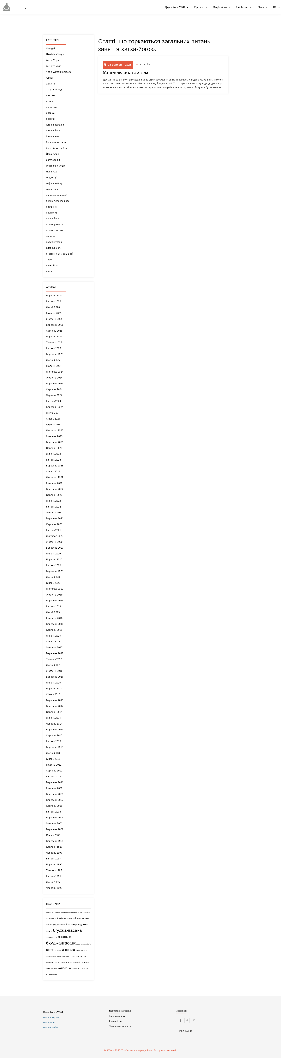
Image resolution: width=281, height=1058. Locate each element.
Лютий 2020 (53, 577)
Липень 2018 (53, 636)
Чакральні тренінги (120, 1026)
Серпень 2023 (54, 448)
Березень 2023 (54, 465)
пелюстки (81, 956)
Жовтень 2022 (54, 483)
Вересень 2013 (55, 729)
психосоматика (55, 230)
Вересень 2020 (55, 548)
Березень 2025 (54, 354)
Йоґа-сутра (52, 154)
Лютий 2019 (53, 612)
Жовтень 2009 (54, 788)
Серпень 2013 (54, 735)
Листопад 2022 (54, 477)
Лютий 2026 (53, 307)
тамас (86, 962)
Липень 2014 (53, 718)
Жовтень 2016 (54, 671)
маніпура (51, 171)
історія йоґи (53, 130)
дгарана (58, 950)
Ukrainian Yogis (55, 54)
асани (49, 101)
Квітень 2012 (53, 776)
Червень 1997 (54, 853)
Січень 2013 (53, 759)
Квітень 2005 (53, 811)
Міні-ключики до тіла (125, 72)
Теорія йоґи (220, 7)
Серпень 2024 (54, 389)
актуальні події (54, 89)
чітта (80, 968)
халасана (64, 968)
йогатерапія (53, 160)
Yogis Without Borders (58, 72)
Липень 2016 (53, 682)
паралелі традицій (56, 195)
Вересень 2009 (55, 794)
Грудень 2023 (53, 424)
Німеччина (82, 918)
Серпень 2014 (54, 712)
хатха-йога (52, 265)
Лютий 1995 (53, 882)
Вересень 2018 (55, 624)
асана (49, 931)
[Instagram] (187, 1020)
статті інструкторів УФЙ (59, 254)
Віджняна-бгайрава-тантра (71, 912)
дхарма (50, 113)
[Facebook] (180, 1020)
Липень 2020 (53, 553)
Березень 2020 (54, 571)
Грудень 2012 (53, 765)
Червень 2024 (54, 395)
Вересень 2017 (55, 653)
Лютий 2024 (53, 413)
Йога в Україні (51, 1017)
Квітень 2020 (53, 565)
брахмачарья (51, 937)
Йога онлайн (50, 1027)
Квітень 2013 (53, 741)
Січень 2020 (53, 583)
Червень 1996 (54, 864)
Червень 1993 (54, 888)
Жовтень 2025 (54, 319)
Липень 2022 (53, 501)
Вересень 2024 (55, 383)
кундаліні (67, 956)
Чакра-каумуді (52, 924)
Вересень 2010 (55, 782)
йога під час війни (56, 148)
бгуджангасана (67, 930)
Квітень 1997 (53, 858)
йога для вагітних (56, 142)
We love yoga (53, 66)
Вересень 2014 (55, 706)
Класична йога (117, 1016)
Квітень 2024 (53, 401)
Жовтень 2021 (54, 512)
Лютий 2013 (53, 753)
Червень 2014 (54, 723)
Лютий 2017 (53, 665)
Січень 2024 (53, 418)
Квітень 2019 (53, 606)
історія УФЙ (53, 136)
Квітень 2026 (53, 301)
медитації (51, 177)
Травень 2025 (54, 342)
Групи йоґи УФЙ (175, 7)
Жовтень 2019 (54, 594)
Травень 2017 (54, 659)
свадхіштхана (54, 242)
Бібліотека (242, 7)
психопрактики (54, 224)
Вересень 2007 (55, 800)
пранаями (52, 212)
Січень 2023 (53, 471)
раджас (50, 962)
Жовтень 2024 (54, 377)
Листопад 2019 (54, 589)
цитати (74, 968)
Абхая (49, 78)
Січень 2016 (53, 694)
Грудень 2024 (53, 366)
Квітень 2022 (53, 506)
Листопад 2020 (54, 536)
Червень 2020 (54, 559)
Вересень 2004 (55, 817)
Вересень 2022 (55, 489)
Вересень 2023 (55, 442)
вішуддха (51, 107)
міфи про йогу (54, 183)
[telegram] (193, 1020)
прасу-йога (52, 218)
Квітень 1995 (53, 876)
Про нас (199, 7)
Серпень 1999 (54, 847)
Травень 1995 (54, 870)
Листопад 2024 (54, 372)
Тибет (49, 259)
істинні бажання (55, 124)
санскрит (51, 236)
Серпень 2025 (54, 330)
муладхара (52, 189)
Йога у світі (49, 1022)
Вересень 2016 (55, 677)
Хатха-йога (115, 1021)
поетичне (51, 207)
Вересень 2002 (55, 829)
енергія (50, 119)
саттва (57, 962)
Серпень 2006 (54, 806)
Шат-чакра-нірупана (77, 924)
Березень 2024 (54, 407)
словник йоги (53, 248)
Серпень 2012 (54, 770)
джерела (68, 950)
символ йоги (78, 962)
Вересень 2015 (55, 700)
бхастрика (65, 936)
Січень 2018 (53, 641)
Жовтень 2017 (54, 647)
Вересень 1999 (55, 841)
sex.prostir (50, 912)
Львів (60, 918)
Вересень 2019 (55, 600)
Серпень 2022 (54, 495)
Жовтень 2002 (54, 823)
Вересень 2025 (55, 325)
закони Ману (51, 956)
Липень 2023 (53, 454)
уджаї (48, 968)
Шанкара (62, 924)
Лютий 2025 (53, 360)
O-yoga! (50, 48)
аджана (50, 83)
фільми (54, 968)
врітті (50, 950)
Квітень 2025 (53, 348)
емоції (78, 950)
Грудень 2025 (53, 313)
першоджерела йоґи (58, 201)
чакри (49, 271)
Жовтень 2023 (54, 436)
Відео (261, 7)
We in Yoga (52, 60)
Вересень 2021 (55, 518)
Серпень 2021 (54, 524)
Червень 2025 (54, 336)
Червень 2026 (54, 295)
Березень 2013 (54, 747)
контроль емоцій (55, 166)
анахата (50, 95)
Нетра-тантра (69, 918)
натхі (73, 956)
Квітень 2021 (53, 530)
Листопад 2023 (54, 430)
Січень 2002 (53, 835)
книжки (59, 956)
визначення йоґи (84, 944)
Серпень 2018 (54, 630)
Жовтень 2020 (54, 542)
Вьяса (57, 912)
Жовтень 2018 (54, 618)
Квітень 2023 (53, 460)
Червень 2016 (54, 688)
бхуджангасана (61, 943)
